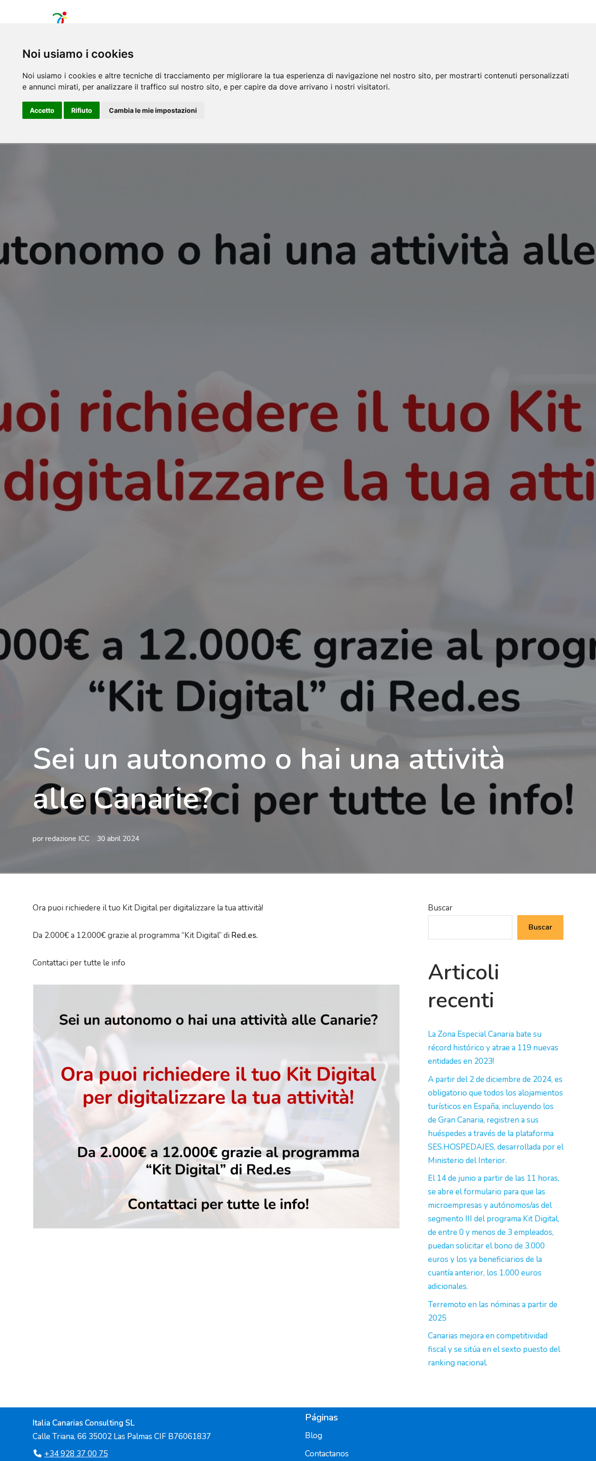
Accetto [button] (42, 110)
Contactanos (327, 1453)
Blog (313, 1435)
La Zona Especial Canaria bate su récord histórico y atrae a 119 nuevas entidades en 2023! (493, 1048)
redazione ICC (67, 838)
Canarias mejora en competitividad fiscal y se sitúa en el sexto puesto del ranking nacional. (494, 1349)
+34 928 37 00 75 (76, 1453)
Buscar (440, 908)
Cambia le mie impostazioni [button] (153, 110)
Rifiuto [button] (81, 110)
